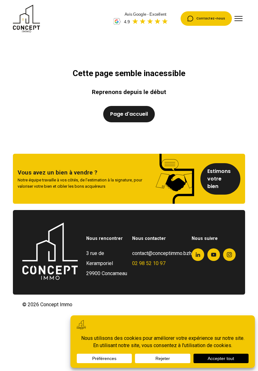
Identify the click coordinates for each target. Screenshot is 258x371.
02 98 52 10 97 (148, 263)
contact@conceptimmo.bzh (162, 253)
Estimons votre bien (219, 179)
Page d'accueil (129, 114)
